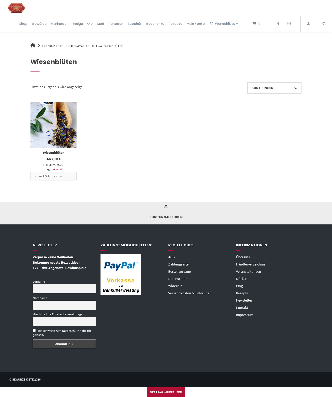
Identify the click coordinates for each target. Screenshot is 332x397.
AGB (171, 257)
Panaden (116, 23)
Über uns (243, 257)
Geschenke (155, 23)
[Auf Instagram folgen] (289, 23)
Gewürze (39, 23)
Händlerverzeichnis (250, 264)
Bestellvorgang (179, 271)
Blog (239, 286)
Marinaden (59, 23)
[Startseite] (16, 8)
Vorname (39, 281)
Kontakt (242, 307)
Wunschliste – (226, 23)
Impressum (244, 314)
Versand (57, 169)
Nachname (40, 298)
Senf (100, 23)
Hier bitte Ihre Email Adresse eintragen (58, 314)
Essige (78, 23)
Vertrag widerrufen (166, 392)
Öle (90, 23)
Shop (23, 23)
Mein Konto (196, 23)
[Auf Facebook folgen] (278, 23)
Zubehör (135, 23)
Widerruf (175, 286)
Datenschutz (177, 278)
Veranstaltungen (248, 271)
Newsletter (244, 300)
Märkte (241, 278)
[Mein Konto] (308, 24)
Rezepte (175, 23)
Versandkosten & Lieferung (188, 293)
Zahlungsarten (179, 264)
